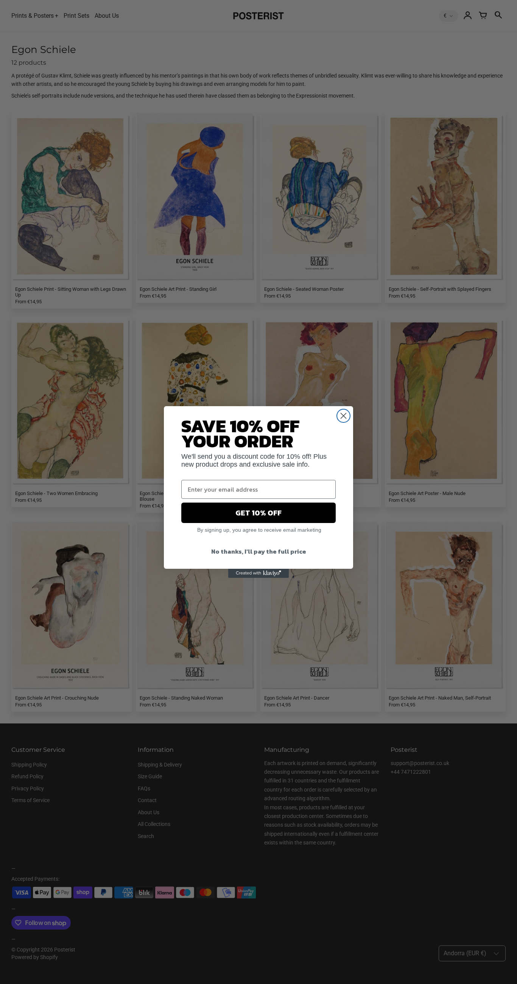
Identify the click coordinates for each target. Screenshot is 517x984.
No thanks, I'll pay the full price (258, 551)
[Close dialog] (343, 415)
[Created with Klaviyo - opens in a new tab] (258, 573)
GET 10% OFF (258, 512)
